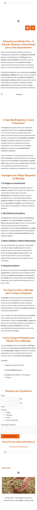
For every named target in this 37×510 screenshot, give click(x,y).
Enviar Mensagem (10, 436)
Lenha (8, 417)
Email (3, 406)
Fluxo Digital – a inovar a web (24, 500)
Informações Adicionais (8, 425)
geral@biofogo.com (16, 370)
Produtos (4, 410)
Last (20, 403)
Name (3, 395)
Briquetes (9, 415)
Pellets (8, 412)
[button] (18, 21)
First (20, 399)
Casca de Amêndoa (12, 420)
